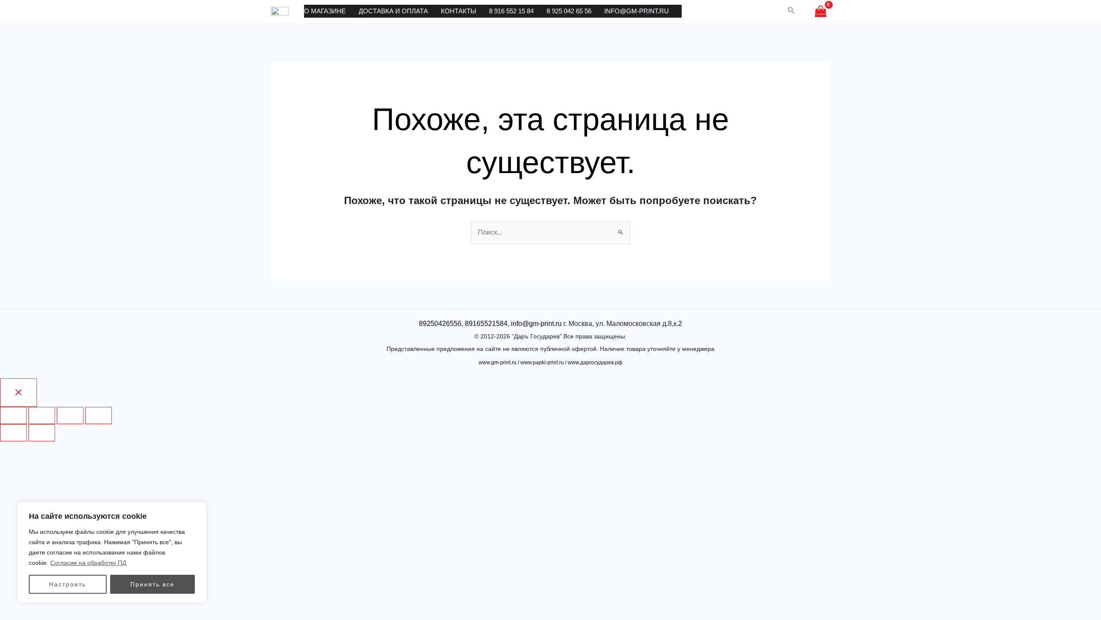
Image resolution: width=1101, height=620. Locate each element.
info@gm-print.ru (636, 11)
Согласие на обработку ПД (88, 562)
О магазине (325, 11)
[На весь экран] (70, 415)
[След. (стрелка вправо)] (41, 432)
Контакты (458, 11)
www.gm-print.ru (498, 363)
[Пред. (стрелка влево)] (13, 432)
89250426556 (440, 323)
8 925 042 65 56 (569, 11)
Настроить (67, 584)
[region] (111, 552)
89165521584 (486, 323)
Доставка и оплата (393, 11)
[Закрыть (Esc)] (13, 415)
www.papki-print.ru (542, 363)
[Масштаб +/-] (98, 415)
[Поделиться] (41, 415)
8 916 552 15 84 (511, 11)
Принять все (152, 584)
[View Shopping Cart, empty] (820, 11)
